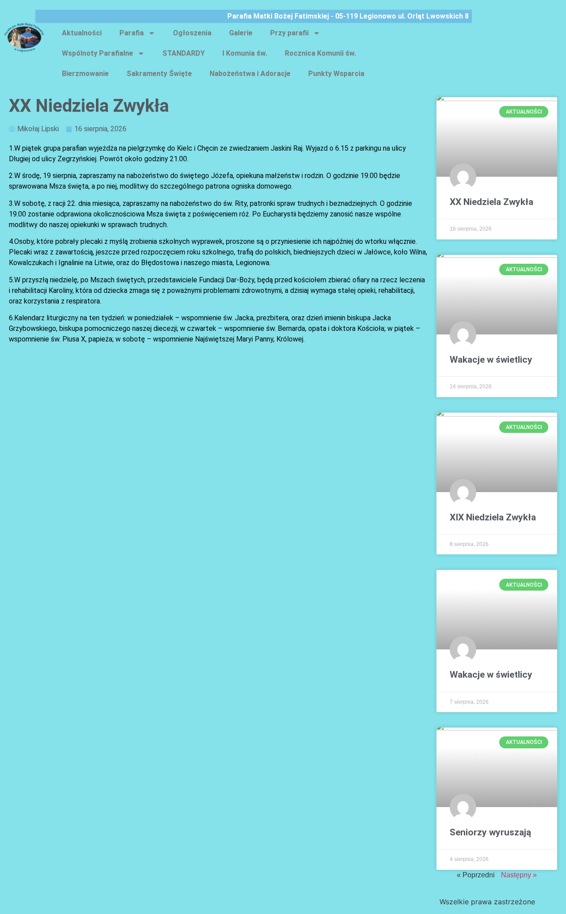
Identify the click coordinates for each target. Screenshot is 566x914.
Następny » (519, 875)
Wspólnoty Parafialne (97, 53)
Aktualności (82, 33)
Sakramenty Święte (159, 73)
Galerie (240, 33)
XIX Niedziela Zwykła (493, 517)
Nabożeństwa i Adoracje (250, 73)
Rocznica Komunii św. (320, 53)
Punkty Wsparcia (336, 73)
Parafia (131, 33)
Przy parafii (289, 33)
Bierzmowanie (85, 73)
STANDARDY (183, 53)
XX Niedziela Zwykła (491, 202)
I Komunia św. (244, 53)
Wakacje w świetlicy (491, 359)
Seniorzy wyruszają (490, 832)
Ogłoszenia (192, 33)
